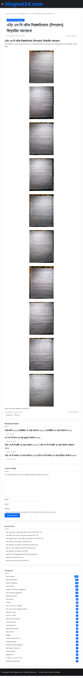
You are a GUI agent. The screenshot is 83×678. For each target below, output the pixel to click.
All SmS (8, 602)
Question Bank (10, 651)
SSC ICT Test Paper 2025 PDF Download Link (21, 548)
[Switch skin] (77, 4)
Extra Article (10, 632)
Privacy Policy (43, 672)
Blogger (8, 635)
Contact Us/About (54, 672)
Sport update (10, 576)
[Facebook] (0, 677)
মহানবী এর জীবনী (11, 615)
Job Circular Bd (11, 622)
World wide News (11, 580)
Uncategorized (10, 625)
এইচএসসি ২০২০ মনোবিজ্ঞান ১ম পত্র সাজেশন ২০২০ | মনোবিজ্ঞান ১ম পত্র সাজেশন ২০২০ (38, 430)
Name (7, 499)
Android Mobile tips (12, 628)
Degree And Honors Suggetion (16, 589)
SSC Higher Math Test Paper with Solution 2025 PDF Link (24, 538)
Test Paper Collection (13, 648)
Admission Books (11, 596)
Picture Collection (11, 583)
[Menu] (3, 4)
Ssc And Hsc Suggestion (19, 13)
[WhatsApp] (23, 415)
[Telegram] (25, 415)
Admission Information (13, 619)
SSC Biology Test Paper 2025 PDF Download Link (22, 545)
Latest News (10, 586)
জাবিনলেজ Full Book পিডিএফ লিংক (14, 557)
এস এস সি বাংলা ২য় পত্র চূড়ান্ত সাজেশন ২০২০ (23, 437)
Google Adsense (11, 641)
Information (9, 599)
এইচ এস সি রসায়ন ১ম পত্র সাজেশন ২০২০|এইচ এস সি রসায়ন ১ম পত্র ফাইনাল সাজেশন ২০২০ (41, 455)
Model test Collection (13, 661)
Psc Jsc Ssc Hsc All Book (14, 606)
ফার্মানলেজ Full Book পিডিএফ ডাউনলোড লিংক (17, 560)
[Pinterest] (2, 677)
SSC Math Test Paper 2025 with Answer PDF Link (22, 535)
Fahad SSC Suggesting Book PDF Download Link (22, 554)
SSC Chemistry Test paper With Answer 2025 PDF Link (24, 532)
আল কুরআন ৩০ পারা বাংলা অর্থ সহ (14, 658)
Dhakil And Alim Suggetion (14, 645)
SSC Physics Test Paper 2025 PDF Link (19, 541)
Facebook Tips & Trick (13, 638)
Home (8, 13)
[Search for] (80, 4)
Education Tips (10, 612)
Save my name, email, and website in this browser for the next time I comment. (31, 512)
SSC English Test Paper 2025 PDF (17, 551)
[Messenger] (21, 415)
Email (7, 504)
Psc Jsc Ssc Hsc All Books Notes (16, 609)
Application (9, 654)
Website (7, 508)
